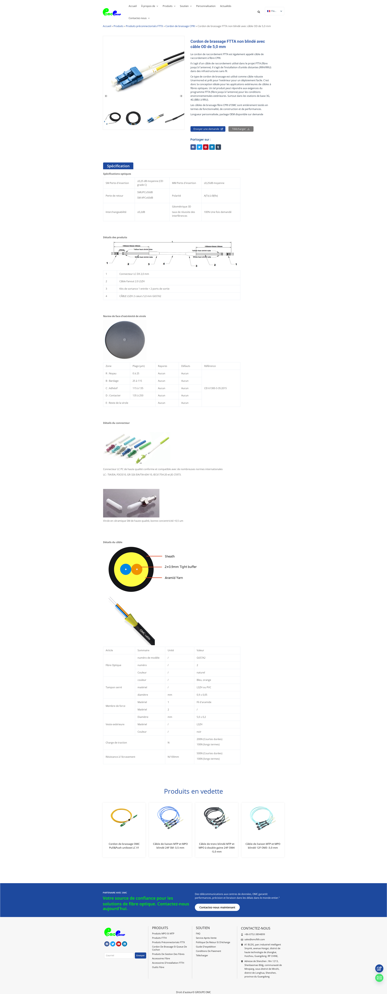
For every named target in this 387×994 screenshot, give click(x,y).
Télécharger (202, 955)
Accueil (107, 26)
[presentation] (106, 96)
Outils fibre (158, 967)
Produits (118, 26)
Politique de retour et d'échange (213, 942)
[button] (259, 12)
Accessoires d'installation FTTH (168, 962)
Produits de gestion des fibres (168, 953)
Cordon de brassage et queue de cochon (169, 948)
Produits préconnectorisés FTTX (144, 26)
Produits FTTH (159, 937)
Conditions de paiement (208, 950)
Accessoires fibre (161, 958)
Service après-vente (206, 937)
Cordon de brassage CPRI (180, 26)
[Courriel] (379, 978)
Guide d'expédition (206, 946)
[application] (156, 6)
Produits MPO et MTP (163, 933)
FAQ (198, 933)
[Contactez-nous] (379, 968)
